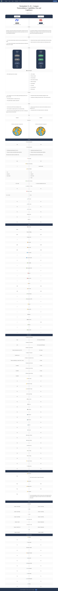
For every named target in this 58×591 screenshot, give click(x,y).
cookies (33, 589)
